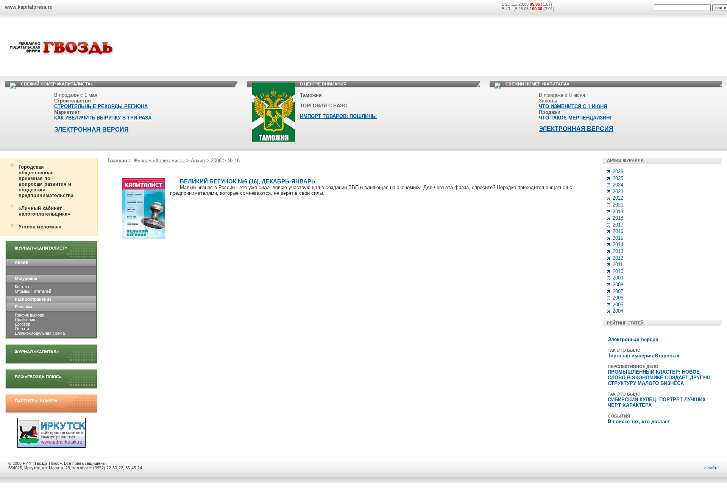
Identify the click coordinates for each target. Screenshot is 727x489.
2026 (618, 171)
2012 (618, 258)
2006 (216, 160)
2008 (618, 284)
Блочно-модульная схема (40, 333)
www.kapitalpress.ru (29, 7)
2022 (618, 198)
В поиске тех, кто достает (639, 421)
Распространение (33, 299)
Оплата (22, 328)
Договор (22, 324)
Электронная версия (633, 339)
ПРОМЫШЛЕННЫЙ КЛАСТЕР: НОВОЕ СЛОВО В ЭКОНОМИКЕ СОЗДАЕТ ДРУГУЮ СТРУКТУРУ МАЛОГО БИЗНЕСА (659, 377)
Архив (21, 262)
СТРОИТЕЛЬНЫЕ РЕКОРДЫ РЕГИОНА (101, 106)
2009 (618, 278)
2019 (618, 211)
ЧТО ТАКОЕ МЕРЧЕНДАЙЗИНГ (575, 118)
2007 (618, 291)
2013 (618, 251)
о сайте (711, 468)
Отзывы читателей (33, 291)
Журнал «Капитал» (37, 351)
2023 (618, 191)
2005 (618, 304)
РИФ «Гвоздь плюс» (38, 376)
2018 (618, 218)
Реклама (23, 306)
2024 (618, 185)
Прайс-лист (26, 319)
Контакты (24, 286)
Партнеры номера (36, 401)
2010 (618, 271)
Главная (117, 160)
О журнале (26, 278)
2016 (618, 231)
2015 (618, 238)
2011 (618, 264)
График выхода (29, 315)
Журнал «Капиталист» (41, 248)
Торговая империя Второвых (643, 356)
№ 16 (234, 160)
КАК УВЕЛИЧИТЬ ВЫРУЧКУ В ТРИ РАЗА (102, 118)
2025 (618, 178)
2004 (618, 311)
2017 (618, 225)
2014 (618, 244)
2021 (618, 205)
